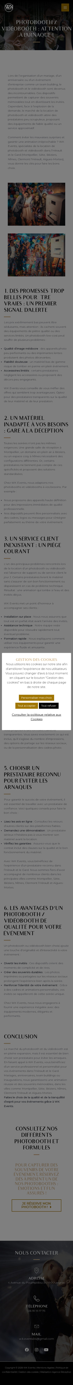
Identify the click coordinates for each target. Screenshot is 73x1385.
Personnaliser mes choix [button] (36, 697)
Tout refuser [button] (48, 705)
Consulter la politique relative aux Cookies (36, 717)
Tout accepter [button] (27, 705)
